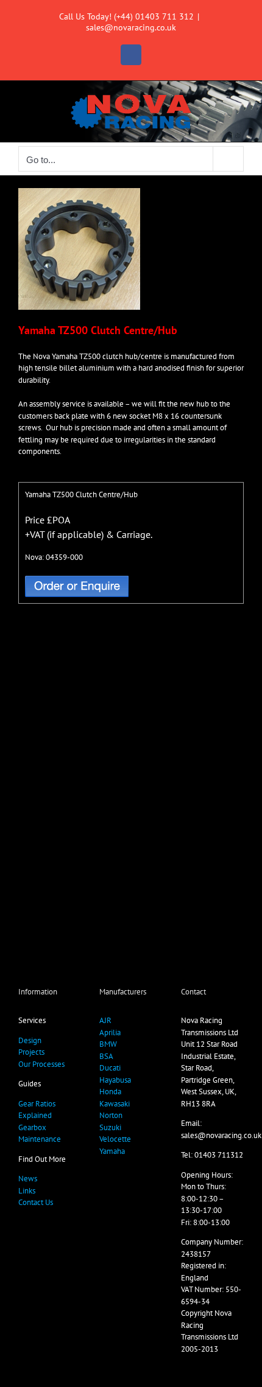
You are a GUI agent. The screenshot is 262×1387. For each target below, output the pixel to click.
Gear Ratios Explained (36, 1110)
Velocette (115, 1139)
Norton (110, 1115)
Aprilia (110, 1032)
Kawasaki (114, 1104)
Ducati (110, 1068)
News (27, 1178)
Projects (31, 1052)
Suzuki (110, 1127)
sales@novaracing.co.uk (131, 27)
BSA (106, 1056)
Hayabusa (115, 1080)
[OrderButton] (77, 580)
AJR (105, 1020)
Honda (110, 1091)
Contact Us (35, 1202)
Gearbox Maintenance (39, 1133)
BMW (108, 1044)
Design (29, 1040)
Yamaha (112, 1151)
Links (26, 1191)
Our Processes (41, 1064)
